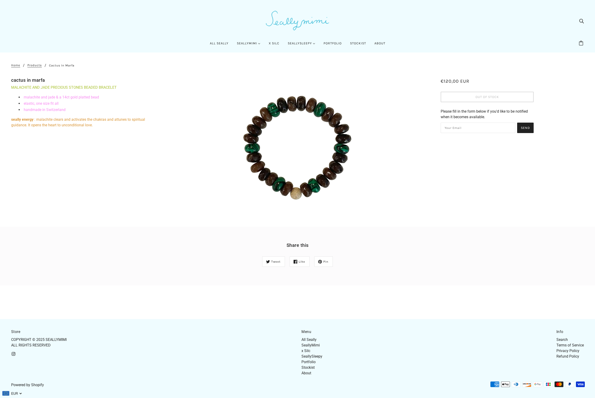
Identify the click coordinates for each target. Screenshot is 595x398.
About (306, 373)
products (34, 65)
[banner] (297, 20)
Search (562, 339)
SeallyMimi (310, 345)
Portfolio (308, 362)
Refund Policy (567, 356)
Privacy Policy (567, 351)
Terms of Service (570, 345)
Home (15, 65)
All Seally (309, 339)
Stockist (308, 367)
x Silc (305, 351)
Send (525, 128)
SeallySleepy (311, 356)
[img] (581, 21)
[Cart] (582, 43)
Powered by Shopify (27, 385)
